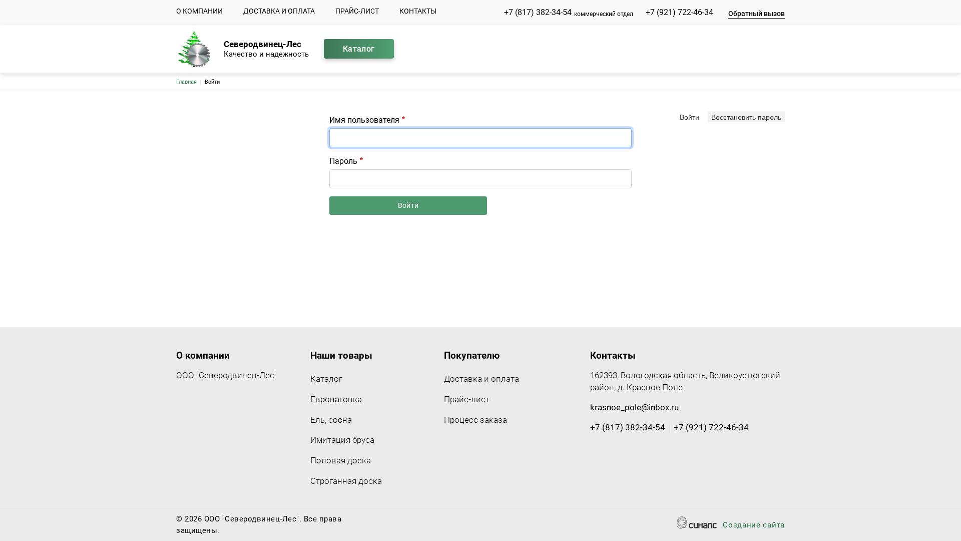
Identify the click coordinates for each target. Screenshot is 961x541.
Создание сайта (754, 524)
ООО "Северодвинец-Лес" (226, 375)
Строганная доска (346, 481)
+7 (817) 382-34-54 (538, 12)
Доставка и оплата (279, 11)
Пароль (343, 161)
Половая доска (340, 460)
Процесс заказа (475, 420)
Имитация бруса (342, 440)
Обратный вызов (756, 14)
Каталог (359, 49)
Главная (186, 82)
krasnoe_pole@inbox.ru (634, 407)
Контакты (417, 11)
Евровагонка (336, 399)
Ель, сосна (331, 420)
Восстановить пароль (746, 117)
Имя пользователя (364, 120)
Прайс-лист (357, 11)
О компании (199, 11)
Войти (689, 117)
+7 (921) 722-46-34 (679, 12)
